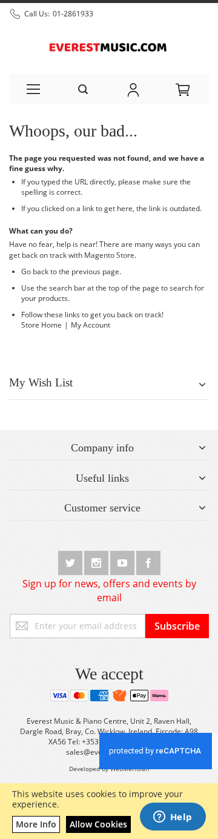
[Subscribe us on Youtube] (123, 561)
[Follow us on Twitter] (71, 561)
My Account (90, 325)
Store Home (41, 325)
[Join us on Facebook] (148, 561)
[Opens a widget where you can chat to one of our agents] (172, 818)
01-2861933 (73, 13)
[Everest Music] (109, 46)
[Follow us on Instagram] (97, 561)
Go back (34, 271)
